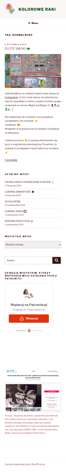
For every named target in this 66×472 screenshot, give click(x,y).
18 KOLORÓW (13, 201)
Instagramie (11, 97)
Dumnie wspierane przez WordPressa (25, 464)
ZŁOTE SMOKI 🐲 (17, 49)
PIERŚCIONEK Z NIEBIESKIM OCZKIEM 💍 (29, 182)
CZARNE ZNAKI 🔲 (16, 211)
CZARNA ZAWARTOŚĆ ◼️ (19, 191)
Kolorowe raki (37, 9)
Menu (35, 23)
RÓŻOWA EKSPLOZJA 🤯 (19, 221)
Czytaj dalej (11, 160)
